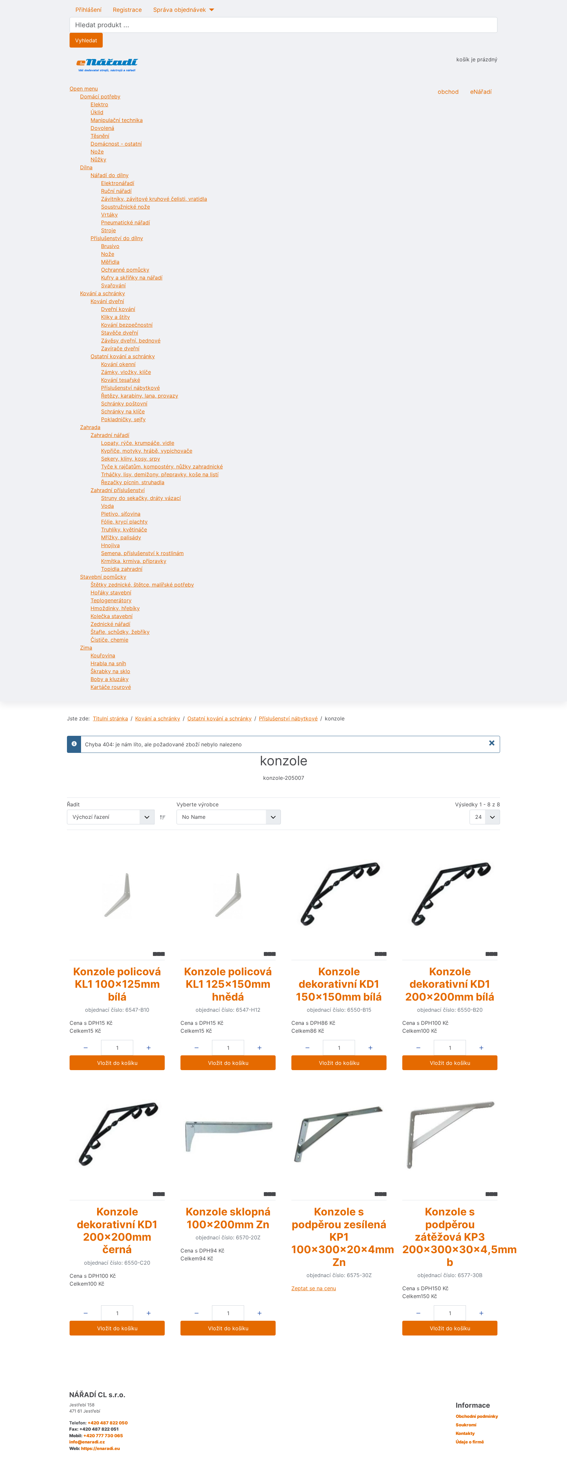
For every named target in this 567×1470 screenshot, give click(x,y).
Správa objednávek (179, 9)
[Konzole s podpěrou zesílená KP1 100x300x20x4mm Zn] (339, 1135)
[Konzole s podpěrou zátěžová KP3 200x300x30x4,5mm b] (449, 1135)
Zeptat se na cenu (313, 1288)
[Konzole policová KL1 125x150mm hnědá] (228, 894)
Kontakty (465, 1433)
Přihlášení (88, 9)
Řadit (73, 804)
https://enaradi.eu (100, 1448)
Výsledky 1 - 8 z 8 (477, 804)
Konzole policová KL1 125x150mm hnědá (228, 984)
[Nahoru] (555, 1458)
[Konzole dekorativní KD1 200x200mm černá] (117, 1135)
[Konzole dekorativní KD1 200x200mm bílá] (449, 895)
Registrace (127, 9)
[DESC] (162, 817)
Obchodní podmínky (477, 1416)
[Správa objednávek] (210, 10)
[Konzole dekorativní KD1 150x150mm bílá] (339, 895)
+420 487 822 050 (108, 1422)
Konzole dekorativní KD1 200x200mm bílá (449, 984)
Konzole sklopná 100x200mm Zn (228, 1218)
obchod (448, 91)
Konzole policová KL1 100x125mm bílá (117, 984)
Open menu (84, 88)
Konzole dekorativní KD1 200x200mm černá (117, 1230)
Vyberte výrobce (198, 804)
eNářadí (481, 91)
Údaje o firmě (470, 1441)
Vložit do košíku (117, 1063)
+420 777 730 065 (103, 1435)
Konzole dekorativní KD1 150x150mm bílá (339, 984)
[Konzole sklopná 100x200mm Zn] (228, 1135)
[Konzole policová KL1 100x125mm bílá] (117, 894)
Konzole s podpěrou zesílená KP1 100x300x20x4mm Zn (342, 1237)
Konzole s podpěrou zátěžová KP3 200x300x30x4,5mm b (459, 1237)
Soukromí (466, 1424)
